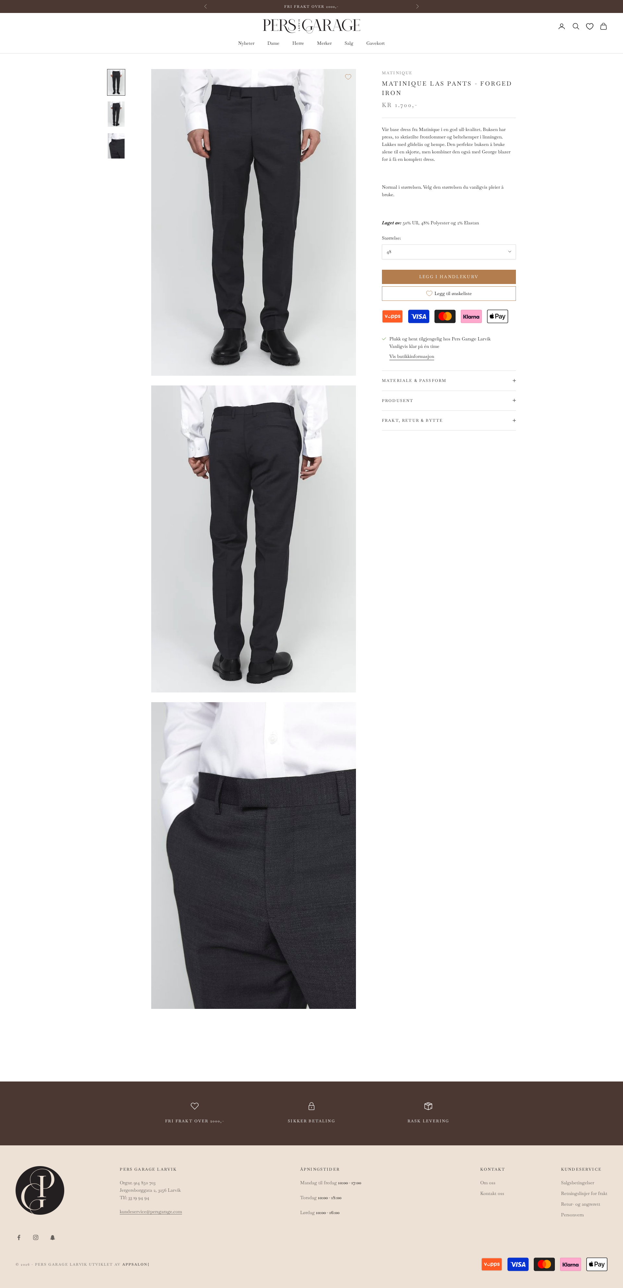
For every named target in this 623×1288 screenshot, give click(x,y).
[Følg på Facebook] (19, 1237)
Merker (324, 43)
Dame (273, 43)
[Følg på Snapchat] (52, 1237)
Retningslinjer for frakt (584, 1193)
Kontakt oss (492, 1193)
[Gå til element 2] (116, 114)
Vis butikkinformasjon (411, 356)
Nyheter (246, 43)
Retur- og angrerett (580, 1204)
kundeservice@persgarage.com (151, 1211)
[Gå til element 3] (116, 146)
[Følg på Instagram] (35, 1237)
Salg (349, 43)
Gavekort (375, 43)
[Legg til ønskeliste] (348, 77)
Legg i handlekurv (449, 276)
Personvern (572, 1215)
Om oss (487, 1183)
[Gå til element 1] (116, 82)
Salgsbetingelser (577, 1183)
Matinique (397, 73)
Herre (298, 43)
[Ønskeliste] (589, 26)
